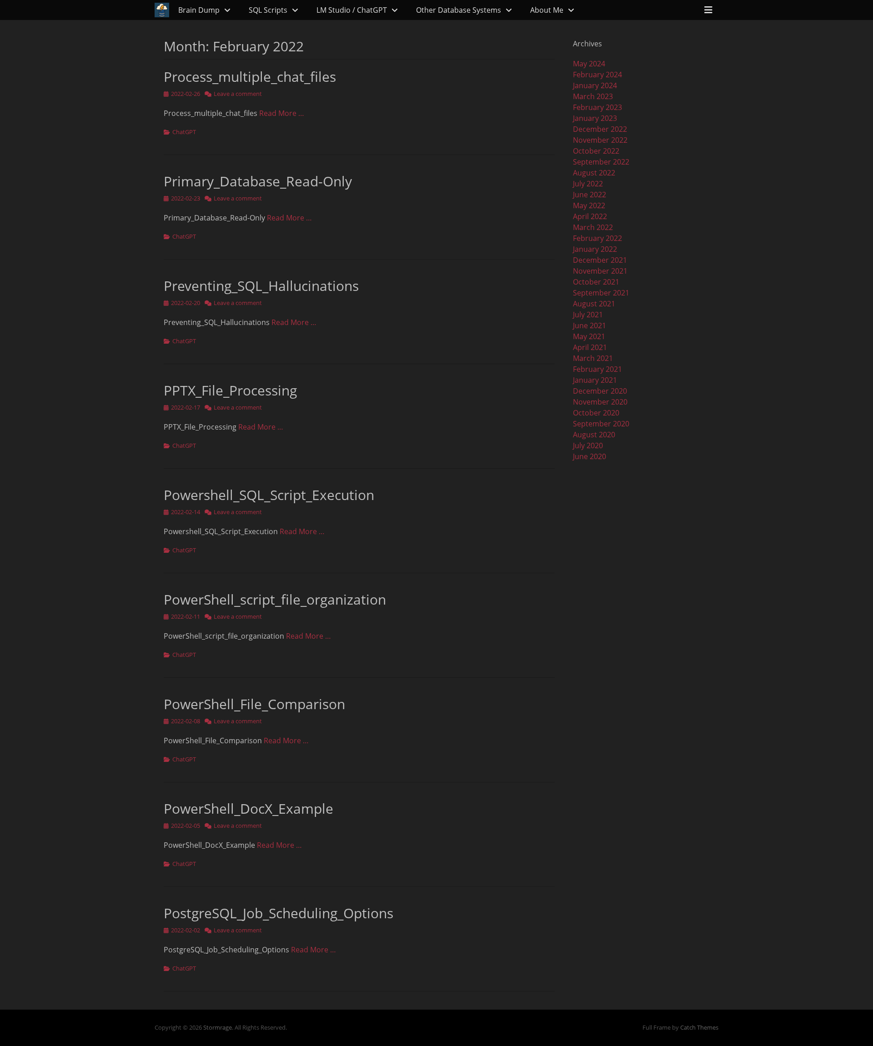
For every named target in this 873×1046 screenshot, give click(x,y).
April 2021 (590, 347)
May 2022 (589, 205)
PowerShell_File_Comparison (254, 704)
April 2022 (590, 216)
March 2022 (593, 227)
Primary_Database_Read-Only (258, 181)
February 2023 (597, 107)
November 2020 (600, 402)
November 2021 (600, 271)
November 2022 (600, 140)
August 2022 (594, 173)
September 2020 (601, 424)
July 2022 (588, 184)
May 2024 (589, 64)
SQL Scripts (268, 10)
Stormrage (217, 1027)
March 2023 (593, 96)
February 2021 (597, 369)
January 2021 (595, 380)
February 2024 (597, 75)
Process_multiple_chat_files (250, 76)
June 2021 (589, 325)
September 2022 (601, 162)
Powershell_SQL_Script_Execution (269, 494)
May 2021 (589, 336)
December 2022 (600, 129)
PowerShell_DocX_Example (248, 808)
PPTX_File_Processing (230, 390)
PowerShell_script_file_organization (275, 599)
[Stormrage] (162, 10)
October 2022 (596, 151)
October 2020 (596, 413)
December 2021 (600, 260)
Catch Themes (699, 1027)
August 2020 (594, 435)
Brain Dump (199, 10)
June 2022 (589, 195)
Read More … (281, 113)
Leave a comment (238, 94)
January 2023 (595, 118)
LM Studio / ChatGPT (351, 10)
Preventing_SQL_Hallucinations (261, 285)
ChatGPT (184, 132)
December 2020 (600, 391)
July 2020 (588, 445)
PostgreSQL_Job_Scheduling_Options (278, 913)
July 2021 (588, 315)
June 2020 (589, 456)
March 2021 (593, 358)
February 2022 (597, 238)
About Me (546, 10)
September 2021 (601, 293)
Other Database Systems (458, 10)
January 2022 (595, 249)
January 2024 (595, 85)
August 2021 (594, 304)
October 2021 (596, 282)
